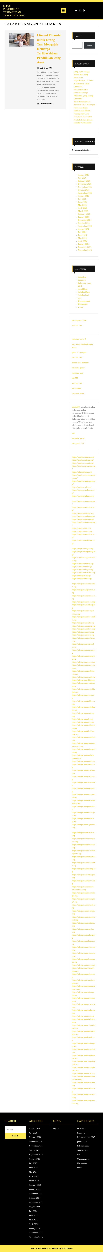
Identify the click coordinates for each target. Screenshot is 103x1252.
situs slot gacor (78, 368)
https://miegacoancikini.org (83, 680)
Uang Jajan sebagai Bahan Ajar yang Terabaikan (82, 75)
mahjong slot (77, 373)
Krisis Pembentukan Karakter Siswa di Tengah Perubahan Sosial (84, 105)
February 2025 (84, 214)
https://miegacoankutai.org (83, 1016)
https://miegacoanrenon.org (83, 602)
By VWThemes (66, 1248)
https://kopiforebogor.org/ (82, 569)
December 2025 (84, 184)
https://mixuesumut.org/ (82, 578)
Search (78, 36)
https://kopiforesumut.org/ (83, 463)
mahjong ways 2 (79, 339)
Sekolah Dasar (84, 292)
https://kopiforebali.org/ (82, 566)
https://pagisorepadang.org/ (83, 516)
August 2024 (83, 229)
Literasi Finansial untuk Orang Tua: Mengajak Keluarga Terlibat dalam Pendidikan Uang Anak (49, 49)
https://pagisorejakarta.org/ (83, 496)
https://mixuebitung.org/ (82, 472)
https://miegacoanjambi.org (83, 761)
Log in (56, 1128)
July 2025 (82, 199)
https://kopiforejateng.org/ (83, 460)
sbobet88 (76, 407)
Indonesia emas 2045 (86, 1137)
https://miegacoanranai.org (83, 635)
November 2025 (85, 187)
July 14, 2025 (46, 68)
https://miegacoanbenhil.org (83, 677)
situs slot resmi (78, 394)
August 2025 (83, 196)
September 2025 (85, 193)
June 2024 (82, 235)
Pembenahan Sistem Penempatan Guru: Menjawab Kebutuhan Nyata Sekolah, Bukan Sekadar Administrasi (83, 117)
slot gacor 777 (78, 443)
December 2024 (84, 220)
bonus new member (80, 363)
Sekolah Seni (83, 295)
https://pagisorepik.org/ (81, 487)
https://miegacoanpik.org (82, 719)
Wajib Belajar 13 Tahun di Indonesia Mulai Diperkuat (83, 84)
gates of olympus (79, 352)
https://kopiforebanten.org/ (83, 457)
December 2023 (84, 247)
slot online (76, 388)
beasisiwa (82, 277)
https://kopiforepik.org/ (81, 528)
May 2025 (82, 205)
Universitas (82, 304)
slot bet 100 (77, 326)
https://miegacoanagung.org (83, 626)
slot (79, 298)
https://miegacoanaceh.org (83, 632)
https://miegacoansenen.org (83, 662)
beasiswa (82, 280)
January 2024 (83, 244)
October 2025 (84, 190)
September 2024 (85, 226)
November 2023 (85, 250)
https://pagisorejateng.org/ (83, 519)
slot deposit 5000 (79, 320)
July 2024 (82, 232)
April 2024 (82, 241)
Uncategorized (84, 301)
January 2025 (83, 217)
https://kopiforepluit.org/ (82, 531)
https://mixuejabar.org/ (81, 576)
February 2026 (84, 181)
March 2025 (83, 211)
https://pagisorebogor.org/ (82, 548)
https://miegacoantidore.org (83, 629)
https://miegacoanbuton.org (83, 965)
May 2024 (82, 238)
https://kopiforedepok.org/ (83, 563)
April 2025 (82, 208)
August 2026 (83, 175)
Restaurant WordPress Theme (44, 1248)
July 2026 (82, 178)
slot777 (75, 378)
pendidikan (82, 289)
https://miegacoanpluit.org (83, 722)
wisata (80, 307)
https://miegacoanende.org (83, 623)
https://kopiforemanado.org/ (83, 572)
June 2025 (82, 202)
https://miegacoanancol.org (83, 1073)
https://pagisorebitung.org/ (83, 513)
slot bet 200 (77, 357)
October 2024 (84, 223)
